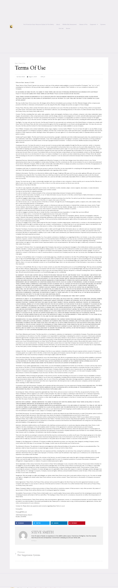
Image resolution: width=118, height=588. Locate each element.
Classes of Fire (83, 24)
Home (16, 63)
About (58, 24)
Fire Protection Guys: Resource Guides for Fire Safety (38, 24)
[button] (23, 523)
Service (68, 28)
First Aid (61, 28)
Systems (102, 24)
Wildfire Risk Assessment (70, 24)
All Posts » (34, 541)
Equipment (93, 24)
